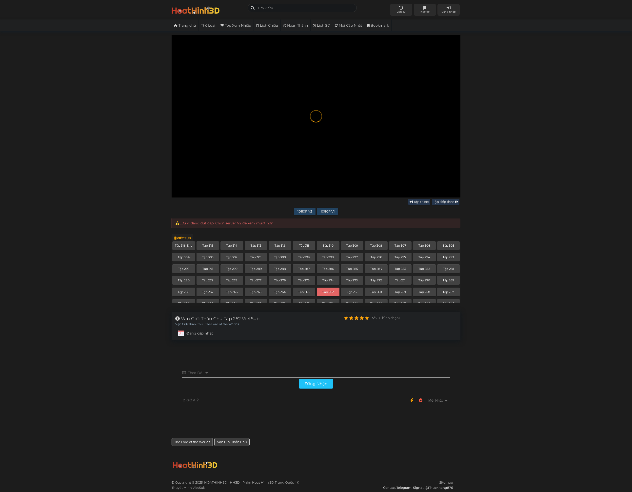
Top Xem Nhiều (237, 25)
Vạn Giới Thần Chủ (232, 442)
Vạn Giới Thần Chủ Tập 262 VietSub (219, 318)
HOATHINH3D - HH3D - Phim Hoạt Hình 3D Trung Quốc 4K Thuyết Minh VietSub (208, 9)
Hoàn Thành (297, 25)
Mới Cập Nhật (350, 25)
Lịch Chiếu (268, 25)
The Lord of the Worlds (192, 442)
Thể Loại (208, 25)
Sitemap (446, 482)
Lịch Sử (323, 25)
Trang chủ (187, 25)
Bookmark (379, 25)
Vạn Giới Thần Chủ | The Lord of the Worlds (207, 324)
